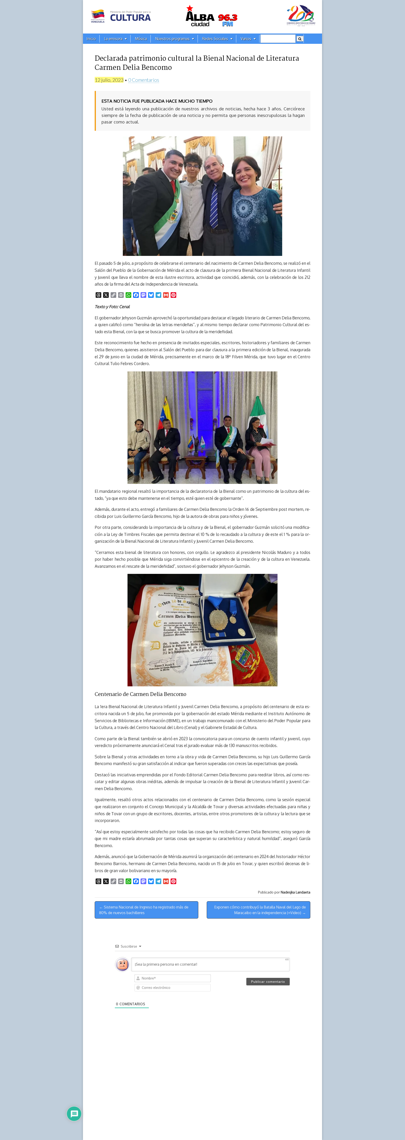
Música (141, 38)
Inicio (91, 38)
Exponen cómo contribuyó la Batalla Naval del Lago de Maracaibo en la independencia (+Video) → (260, 910)
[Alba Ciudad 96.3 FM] (202, 17)
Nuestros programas (172, 38)
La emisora (113, 38)
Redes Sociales (215, 38)
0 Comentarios (143, 80)
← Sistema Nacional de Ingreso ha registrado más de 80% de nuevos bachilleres (143, 910)
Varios (246, 38)
